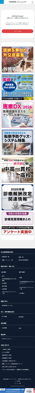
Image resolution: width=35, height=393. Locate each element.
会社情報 (3, 323)
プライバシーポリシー (13, 379)
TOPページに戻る (17, 31)
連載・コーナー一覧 (7, 260)
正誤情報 (4, 289)
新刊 (3, 276)
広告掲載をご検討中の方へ (9, 361)
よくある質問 (5, 352)
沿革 (20, 328)
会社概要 (4, 328)
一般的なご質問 (6, 349)
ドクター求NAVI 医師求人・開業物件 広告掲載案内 (15, 369)
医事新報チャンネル (7, 305)
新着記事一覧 (5, 257)
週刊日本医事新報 (23, 260)
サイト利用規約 (17, 381)
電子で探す (22, 272)
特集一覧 (21, 257)
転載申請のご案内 (7, 355)
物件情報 (21, 317)
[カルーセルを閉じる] (34, 389)
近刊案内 (4, 283)
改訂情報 (4, 286)
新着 (21, 277)
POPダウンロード (7, 339)
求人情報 (4, 316)
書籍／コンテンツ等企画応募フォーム (12, 364)
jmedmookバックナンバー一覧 (9, 292)
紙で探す (4, 272)
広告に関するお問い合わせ (9, 367)
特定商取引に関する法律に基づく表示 (24, 379)
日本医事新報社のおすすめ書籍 (9, 279)
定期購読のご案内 (7, 358)
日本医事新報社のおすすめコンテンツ (27, 282)
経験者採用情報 (6, 379)
